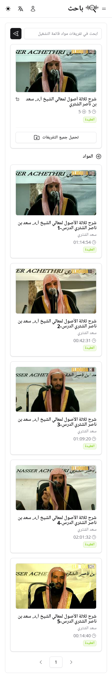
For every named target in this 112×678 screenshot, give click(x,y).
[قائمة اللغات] (20, 8)
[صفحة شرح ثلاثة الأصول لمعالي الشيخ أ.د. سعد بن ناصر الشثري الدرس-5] (56, 586)
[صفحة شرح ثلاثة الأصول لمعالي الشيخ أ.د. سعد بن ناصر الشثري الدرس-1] (56, 192)
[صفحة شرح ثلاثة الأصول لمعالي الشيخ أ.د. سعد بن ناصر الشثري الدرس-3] (56, 389)
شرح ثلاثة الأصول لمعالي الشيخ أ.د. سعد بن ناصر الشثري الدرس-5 (57, 619)
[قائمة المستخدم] (33, 8)
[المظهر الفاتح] (8, 8)
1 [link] (56, 662)
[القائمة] (104, 8)
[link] (71, 662)
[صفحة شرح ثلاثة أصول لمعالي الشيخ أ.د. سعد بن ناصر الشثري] (17, 99)
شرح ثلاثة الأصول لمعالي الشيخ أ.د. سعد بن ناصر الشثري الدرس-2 (57, 324)
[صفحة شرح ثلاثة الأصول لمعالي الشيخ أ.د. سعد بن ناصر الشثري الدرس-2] (56, 291)
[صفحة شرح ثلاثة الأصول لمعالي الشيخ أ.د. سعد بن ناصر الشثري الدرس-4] (56, 487)
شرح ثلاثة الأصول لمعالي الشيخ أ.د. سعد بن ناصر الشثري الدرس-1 (57, 225)
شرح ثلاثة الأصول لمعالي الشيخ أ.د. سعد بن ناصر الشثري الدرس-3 (57, 422)
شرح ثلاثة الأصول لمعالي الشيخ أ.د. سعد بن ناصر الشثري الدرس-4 (57, 520)
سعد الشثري (86, 235)
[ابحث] (15, 33)
